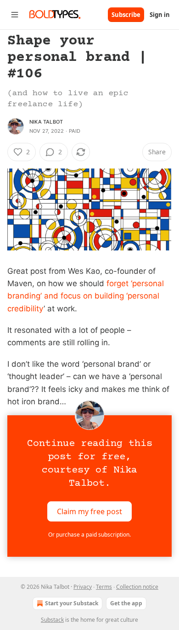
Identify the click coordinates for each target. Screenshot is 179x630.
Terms (104, 587)
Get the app (126, 603)
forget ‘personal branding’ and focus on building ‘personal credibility (85, 296)
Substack (52, 620)
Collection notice (137, 587)
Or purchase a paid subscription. (89, 534)
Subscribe (126, 15)
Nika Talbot (46, 122)
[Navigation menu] (15, 14)
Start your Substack (71, 603)
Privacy (82, 587)
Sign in (160, 15)
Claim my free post (89, 511)
